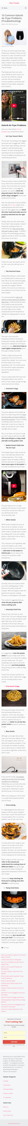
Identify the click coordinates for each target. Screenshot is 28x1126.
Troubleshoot (7, 1097)
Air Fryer (6, 948)
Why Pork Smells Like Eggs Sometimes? (12, 997)
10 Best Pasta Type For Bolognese (11, 960)
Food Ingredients (8, 1089)
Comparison (6, 1085)
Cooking (5, 1081)
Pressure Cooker (8, 1093)
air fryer (13, 205)
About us (5, 1107)
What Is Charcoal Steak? (8, 981)
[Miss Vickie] (14, 3)
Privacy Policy (7, 1111)
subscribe (14, 1042)
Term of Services (8, 1115)
